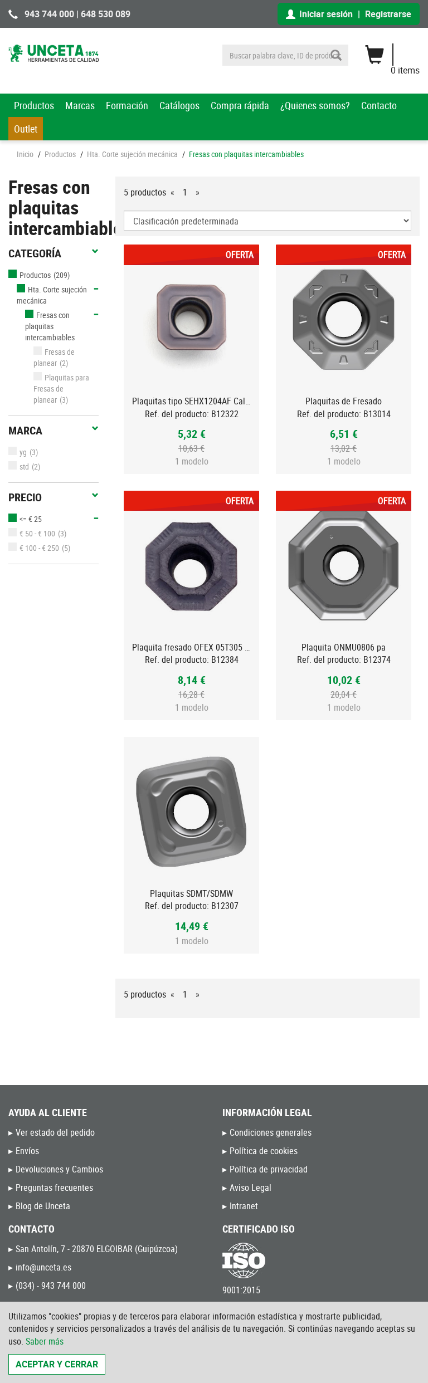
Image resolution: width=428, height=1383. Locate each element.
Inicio (25, 154)
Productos (34, 105)
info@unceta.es (43, 1267)
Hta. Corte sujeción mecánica (132, 154)
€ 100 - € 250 (39, 548)
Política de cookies (264, 1151)
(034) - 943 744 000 (51, 1285)
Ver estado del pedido (55, 1132)
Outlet (25, 128)
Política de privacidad (269, 1169)
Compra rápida (240, 105)
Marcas (80, 105)
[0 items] (397, 51)
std (24, 466)
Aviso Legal (250, 1187)
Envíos (27, 1151)
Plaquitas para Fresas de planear (61, 388)
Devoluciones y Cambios (59, 1169)
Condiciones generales (271, 1132)
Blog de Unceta (43, 1206)
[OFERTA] (191, 319)
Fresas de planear (54, 357)
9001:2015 (241, 1290)
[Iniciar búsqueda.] (336, 55)
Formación (127, 105)
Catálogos (179, 105)
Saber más (45, 1341)
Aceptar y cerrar (57, 1364)
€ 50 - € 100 (37, 533)
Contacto (379, 105)
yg (23, 452)
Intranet (244, 1206)
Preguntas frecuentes (54, 1187)
